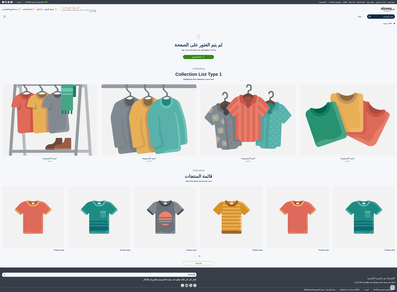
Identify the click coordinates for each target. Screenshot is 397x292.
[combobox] (182, 16)
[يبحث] (4, 16)
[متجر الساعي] (387, 9)
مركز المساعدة (69, 7)
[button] (202, 256)
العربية (19, 2)
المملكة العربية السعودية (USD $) (383, 289)
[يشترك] (4, 275)
